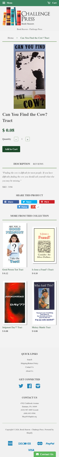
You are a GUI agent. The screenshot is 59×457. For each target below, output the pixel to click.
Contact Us (29, 367)
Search (29, 359)
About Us (29, 371)
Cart (54, 2)
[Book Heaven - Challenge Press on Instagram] (38, 387)
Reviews (38, 163)
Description (22, 163)
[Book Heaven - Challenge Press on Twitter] (21, 387)
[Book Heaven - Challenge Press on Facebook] (29, 387)
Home (11, 37)
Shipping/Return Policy (29, 363)
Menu (9, 2)
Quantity (6, 139)
